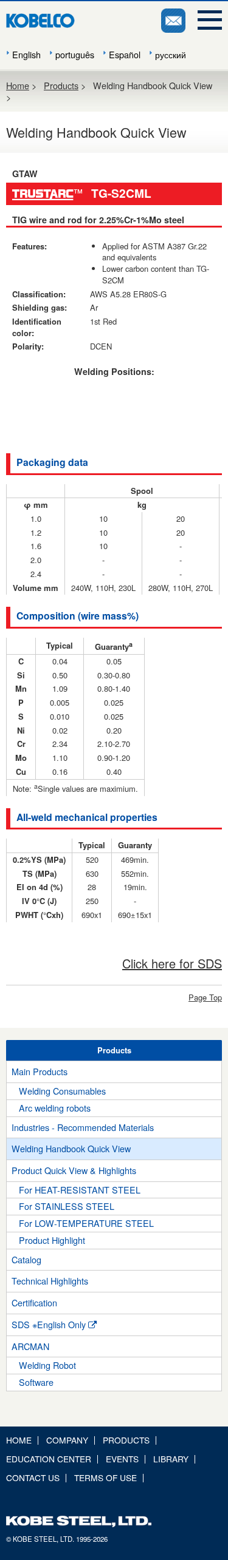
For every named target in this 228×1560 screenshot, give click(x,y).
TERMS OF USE (105, 1477)
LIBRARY (170, 1459)
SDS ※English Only (50, 1324)
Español (124, 54)
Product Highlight (52, 1240)
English (26, 54)
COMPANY (67, 1440)
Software (36, 1382)
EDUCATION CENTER (48, 1459)
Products (61, 85)
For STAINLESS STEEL (66, 1206)
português (74, 54)
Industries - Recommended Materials (83, 1127)
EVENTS (122, 1459)
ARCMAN (30, 1346)
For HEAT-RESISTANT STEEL (79, 1189)
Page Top (205, 997)
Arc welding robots (55, 1107)
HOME (19, 1440)
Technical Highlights (50, 1280)
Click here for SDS (172, 963)
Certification (34, 1302)
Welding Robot (47, 1365)
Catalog (26, 1259)
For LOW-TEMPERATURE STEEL (86, 1223)
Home (17, 85)
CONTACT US (33, 1477)
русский (170, 54)
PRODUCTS (126, 1440)
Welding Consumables (62, 1090)
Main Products (39, 1071)
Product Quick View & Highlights (74, 1170)
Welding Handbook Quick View (71, 1148)
